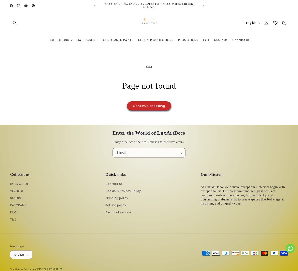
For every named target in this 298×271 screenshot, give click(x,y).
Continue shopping (149, 106)
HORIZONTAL (19, 184)
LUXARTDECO (29, 269)
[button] (14, 22)
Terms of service (118, 212)
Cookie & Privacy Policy (123, 191)
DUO (13, 212)
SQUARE (16, 198)
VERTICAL (17, 191)
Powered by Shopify (49, 269)
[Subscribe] (180, 152)
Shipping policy (116, 198)
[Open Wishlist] (275, 22)
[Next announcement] (203, 6)
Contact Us (114, 184)
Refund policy (115, 205)
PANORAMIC (19, 205)
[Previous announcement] (94, 6)
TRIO (13, 219)
